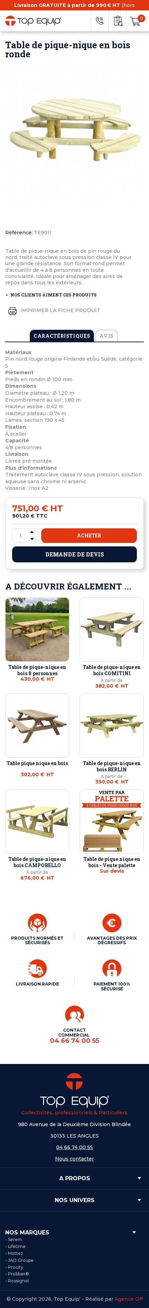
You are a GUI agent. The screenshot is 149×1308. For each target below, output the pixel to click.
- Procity (14, 1267)
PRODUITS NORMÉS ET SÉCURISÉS (37, 941)
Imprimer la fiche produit (59, 310)
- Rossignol (17, 1280)
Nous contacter (74, 1159)
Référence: (19, 232)
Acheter (89, 535)
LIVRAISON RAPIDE (37, 984)
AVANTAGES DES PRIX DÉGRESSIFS (112, 941)
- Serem (13, 1239)
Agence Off (129, 1299)
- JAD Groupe (19, 1260)
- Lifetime (15, 1246)
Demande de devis (74, 554)
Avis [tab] (106, 336)
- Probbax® (17, 1273)
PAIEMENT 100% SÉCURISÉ (112, 986)
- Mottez (14, 1253)
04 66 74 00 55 (74, 1147)
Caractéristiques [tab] (62, 336)
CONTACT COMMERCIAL (74, 1036)
